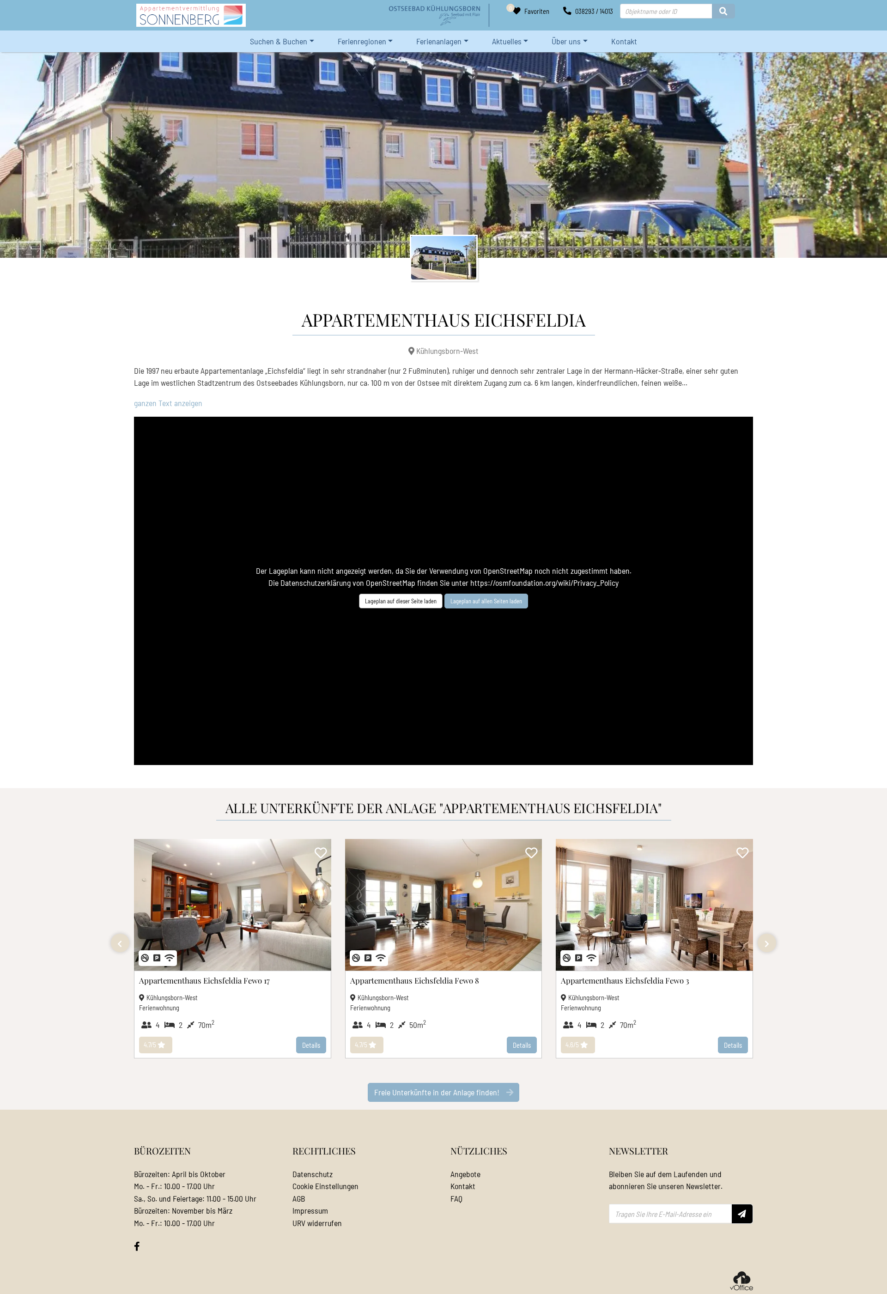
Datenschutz (312, 1174)
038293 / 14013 (593, 11)
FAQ (456, 1198)
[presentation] (120, 943)
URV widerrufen (317, 1223)
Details (311, 1045)
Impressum (310, 1210)
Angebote (465, 1174)
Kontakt (624, 41)
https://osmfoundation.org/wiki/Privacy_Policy (544, 582)
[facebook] (137, 1246)
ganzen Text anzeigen (168, 403)
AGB (298, 1198)
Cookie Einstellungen (325, 1186)
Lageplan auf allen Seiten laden (486, 601)
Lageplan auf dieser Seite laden (401, 601)
